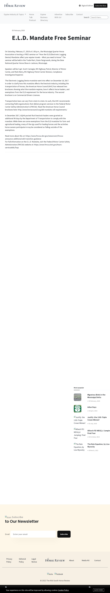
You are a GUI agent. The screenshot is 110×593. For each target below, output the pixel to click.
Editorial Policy (22, 560)
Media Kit (85, 560)
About (71, 560)
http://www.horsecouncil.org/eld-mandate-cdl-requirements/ (42, 109)
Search (86, 17)
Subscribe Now (100, 6)
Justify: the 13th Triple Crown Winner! (97, 418)
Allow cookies (98, 590)
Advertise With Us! (58, 16)
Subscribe (69, 14)
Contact (79, 14)
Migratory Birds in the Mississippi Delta (96, 395)
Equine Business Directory (44, 17)
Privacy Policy (9, 560)
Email (7, 534)
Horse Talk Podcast (32, 17)
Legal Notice (34, 560)
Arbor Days (91, 407)
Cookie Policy (63, 590)
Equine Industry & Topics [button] (14, 14)
